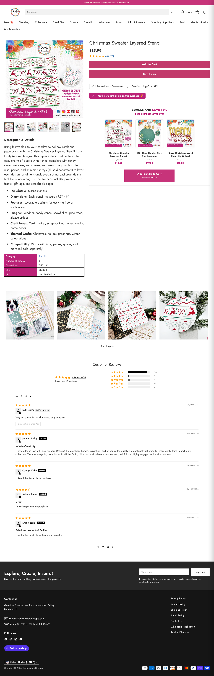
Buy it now (149, 74)
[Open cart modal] (197, 12)
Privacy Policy (178, 598)
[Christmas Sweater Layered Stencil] (44, 79)
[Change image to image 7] (76, 127)
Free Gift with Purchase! (118, 3)
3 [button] (108, 547)
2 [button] (103, 547)
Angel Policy (177, 615)
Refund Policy (178, 604)
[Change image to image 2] (20, 127)
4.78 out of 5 (79, 377)
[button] (97, 56)
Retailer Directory (180, 632)
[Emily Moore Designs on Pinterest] (11, 639)
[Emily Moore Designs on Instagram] (16, 639)
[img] (23, 405)
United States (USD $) (22, 662)
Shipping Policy (179, 610)
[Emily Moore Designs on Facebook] (6, 639)
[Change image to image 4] (42, 127)
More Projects (107, 346)
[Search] (172, 12)
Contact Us (176, 621)
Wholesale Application (183, 626)
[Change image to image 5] (54, 127)
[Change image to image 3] (31, 127)
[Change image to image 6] (65, 127)
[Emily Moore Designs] (15, 12)
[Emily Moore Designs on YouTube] (21, 639)
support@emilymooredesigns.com (26, 618)
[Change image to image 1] (9, 127)
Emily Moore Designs (33, 668)
